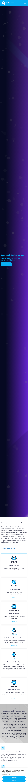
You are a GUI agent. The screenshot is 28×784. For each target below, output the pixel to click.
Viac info (13, 573)
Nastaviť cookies (6, 774)
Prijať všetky (14, 777)
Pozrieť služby (6, 264)
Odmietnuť (14, 780)
